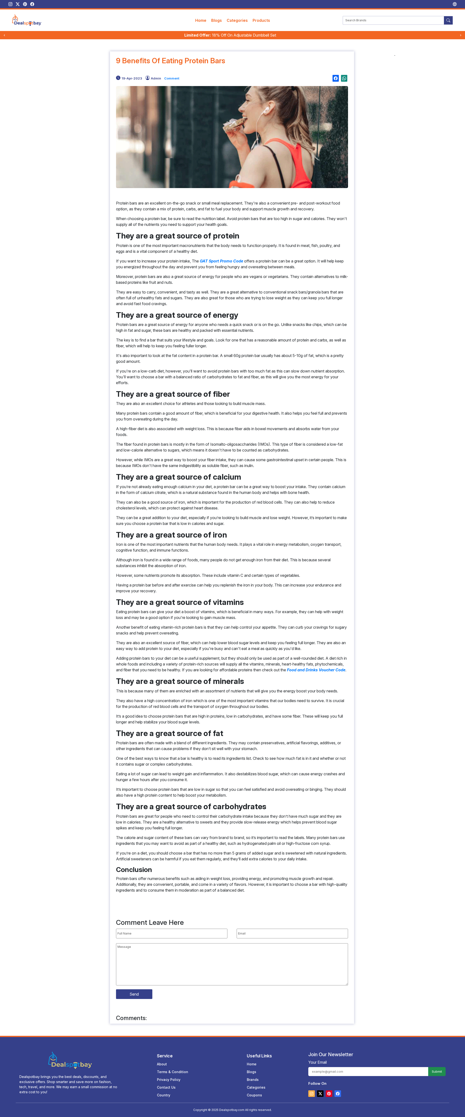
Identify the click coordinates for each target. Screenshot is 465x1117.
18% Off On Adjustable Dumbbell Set (230, 35)
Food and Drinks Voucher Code (316, 669)
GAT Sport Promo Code (221, 261)
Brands (253, 1079)
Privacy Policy (168, 1079)
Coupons (254, 1095)
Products (261, 20)
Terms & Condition (172, 1072)
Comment (171, 78)
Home (200, 20)
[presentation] (4, 35)
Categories (237, 20)
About (162, 1064)
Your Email (317, 1062)
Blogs (216, 20)
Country (163, 1095)
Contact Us (166, 1087)
